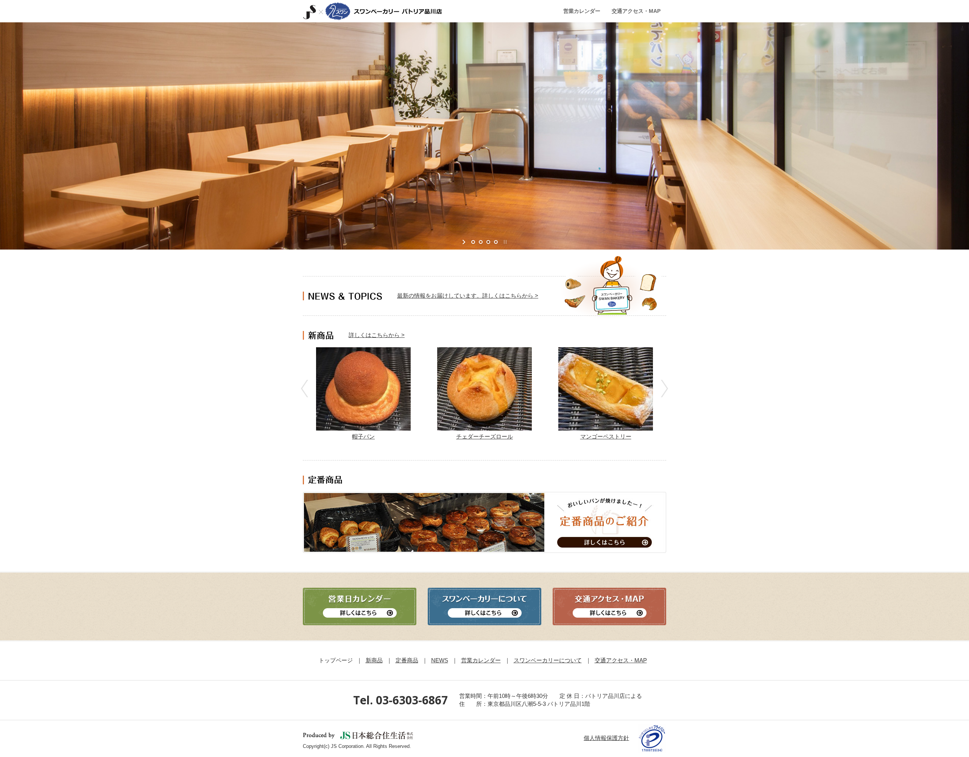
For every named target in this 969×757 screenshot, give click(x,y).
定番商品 (407, 660)
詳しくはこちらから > (377, 335)
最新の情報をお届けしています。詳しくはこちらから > (467, 295)
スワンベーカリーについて (548, 660)
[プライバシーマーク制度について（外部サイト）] (652, 738)
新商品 (374, 660)
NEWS (439, 660)
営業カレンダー (481, 660)
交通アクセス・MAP (621, 660)
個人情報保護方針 (606, 738)
